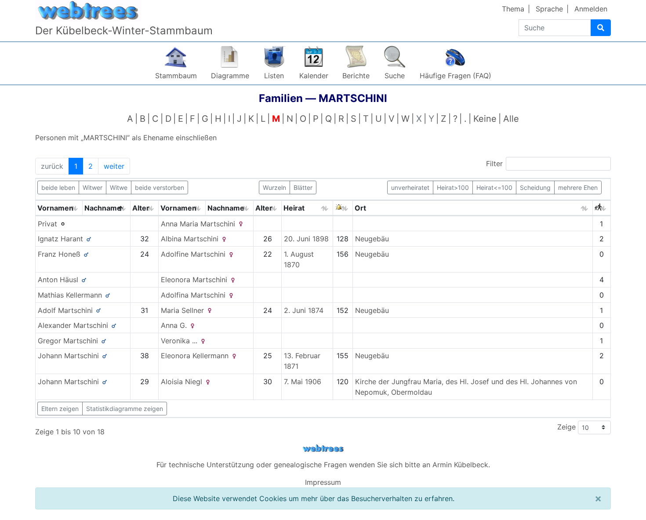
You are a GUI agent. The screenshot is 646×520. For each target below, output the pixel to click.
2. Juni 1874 (303, 310)
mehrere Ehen (578, 187)
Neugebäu (372, 238)
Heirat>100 (453, 187)
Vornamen (55, 208)
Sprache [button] (549, 8)
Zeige (567, 426)
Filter (494, 163)
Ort (360, 208)
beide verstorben (159, 187)
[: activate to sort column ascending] (343, 208)
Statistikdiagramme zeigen (124, 408)
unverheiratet (410, 187)
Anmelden (590, 8)
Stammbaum (176, 75)
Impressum (323, 482)
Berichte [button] (356, 75)
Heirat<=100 (494, 187)
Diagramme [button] (230, 75)
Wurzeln (274, 187)
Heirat (294, 208)
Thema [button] (513, 8)
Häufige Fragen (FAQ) (455, 75)
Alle (511, 118)
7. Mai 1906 (302, 381)
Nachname (102, 208)
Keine (485, 118)
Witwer (92, 187)
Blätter (303, 187)
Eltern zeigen (60, 408)
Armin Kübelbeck (460, 464)
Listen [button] (274, 75)
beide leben (58, 187)
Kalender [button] (313, 75)
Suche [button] (395, 75)
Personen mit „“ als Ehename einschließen (126, 137)
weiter (114, 166)
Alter (140, 208)
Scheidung (535, 187)
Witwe (118, 187)
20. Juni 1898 (306, 238)
